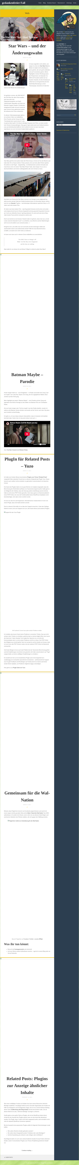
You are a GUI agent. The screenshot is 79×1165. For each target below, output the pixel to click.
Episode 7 (14, 203)
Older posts (9, 1157)
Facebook (26, 939)
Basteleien (59, 40)
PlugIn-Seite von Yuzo (19, 667)
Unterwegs (69, 2)
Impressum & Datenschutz (62, 130)
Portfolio (31, 939)
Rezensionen (61, 2)
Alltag (44, 2)
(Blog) (41, 939)
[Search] (74, 114)
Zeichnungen (69, 37)
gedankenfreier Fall (13, 2)
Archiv (74, 2)
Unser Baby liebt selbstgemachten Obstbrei (68, 63)
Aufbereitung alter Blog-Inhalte (19, 1109)
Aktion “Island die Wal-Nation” (35, 813)
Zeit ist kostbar (67, 73)
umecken (36, 939)
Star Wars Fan (44, 66)
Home (39, 2)
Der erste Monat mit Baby (74, 87)
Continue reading (27, 1150)
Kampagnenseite (19, 949)
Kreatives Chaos (51, 2)
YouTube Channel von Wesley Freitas (17, 450)
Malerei (58, 38)
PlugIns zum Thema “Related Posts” (37, 477)
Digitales (68, 38)
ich (64, 31)
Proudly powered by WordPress (33, 1163)
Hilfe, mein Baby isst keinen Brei (67, 68)
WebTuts (51, 1163)
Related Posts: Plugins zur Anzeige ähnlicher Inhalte (27, 1085)
